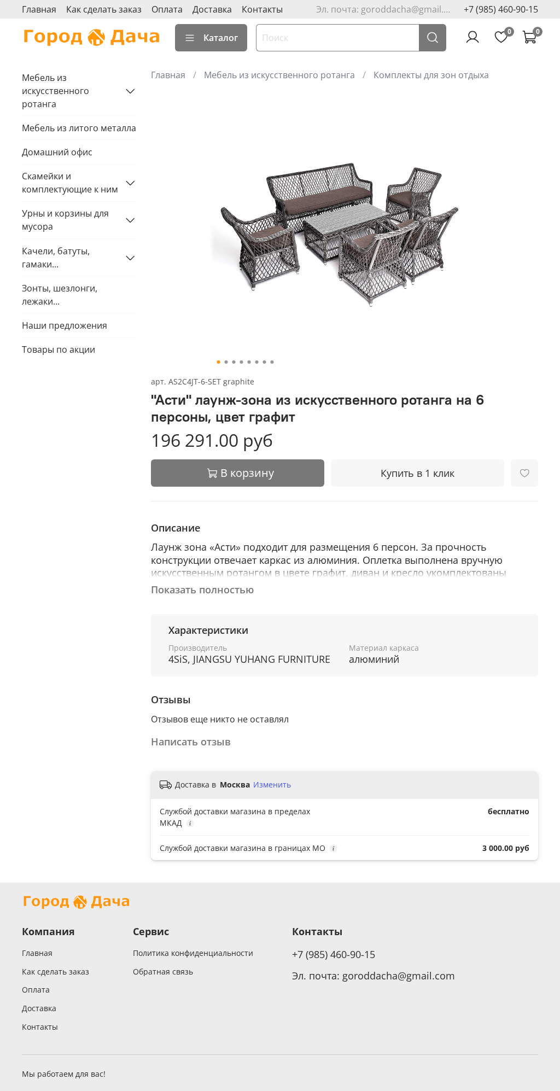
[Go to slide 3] (233, 362)
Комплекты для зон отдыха (431, 75)
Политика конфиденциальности (193, 953)
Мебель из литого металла (79, 128)
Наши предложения (64, 325)
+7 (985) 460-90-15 (501, 9)
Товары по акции (58, 349)
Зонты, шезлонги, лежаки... (59, 294)
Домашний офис (57, 152)
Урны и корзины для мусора (65, 219)
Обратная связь (163, 971)
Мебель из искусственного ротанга (279, 75)
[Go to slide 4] (241, 362)
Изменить (272, 785)
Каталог (220, 38)
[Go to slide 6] (256, 362)
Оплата (167, 9)
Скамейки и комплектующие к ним (70, 182)
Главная (39, 9)
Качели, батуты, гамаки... (56, 257)
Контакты (262, 9)
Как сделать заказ (104, 9)
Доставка (212, 9)
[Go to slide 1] (218, 362)
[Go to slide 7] (264, 362)
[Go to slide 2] (226, 362)
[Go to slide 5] (248, 362)
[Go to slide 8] (271, 362)
